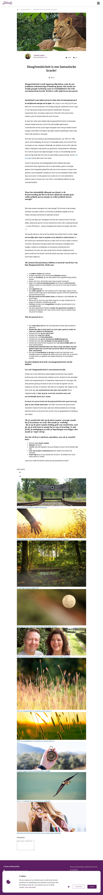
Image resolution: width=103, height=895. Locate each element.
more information (30, 887)
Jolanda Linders (39, 55)
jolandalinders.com (41, 57)
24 (76, 57)
